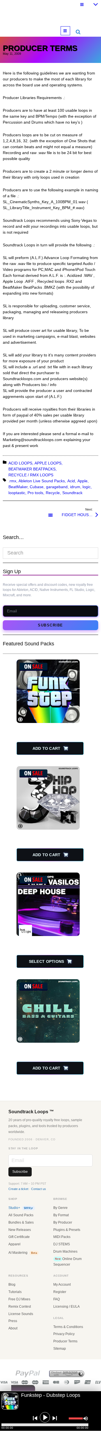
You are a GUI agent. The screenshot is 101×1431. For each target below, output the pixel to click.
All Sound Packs (20, 1215)
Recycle (53, 492)
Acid (71, 481)
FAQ (56, 1299)
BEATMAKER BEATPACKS (32, 469)
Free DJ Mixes (19, 1299)
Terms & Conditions (68, 1327)
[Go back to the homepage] (50, 15)
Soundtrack (72, 492)
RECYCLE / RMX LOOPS (30, 475)
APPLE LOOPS (48, 463)
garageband (57, 487)
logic (86, 487)
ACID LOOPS (20, 463)
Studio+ (20, 1208)
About (12, 1328)
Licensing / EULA (66, 1307)
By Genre (60, 1208)
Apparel (14, 1244)
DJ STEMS (61, 1244)
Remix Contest (19, 1307)
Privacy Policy (64, 1334)
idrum (75, 487)
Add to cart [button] (47, 748)
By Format (61, 1215)
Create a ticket (18, 1189)
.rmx (12, 481)
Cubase (36, 487)
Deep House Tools (48, 939)
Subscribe (50, 625)
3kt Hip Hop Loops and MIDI (48, 832)
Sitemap (59, 1349)
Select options (46, 961)
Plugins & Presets (66, 1230)
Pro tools (35, 492)
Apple (82, 481)
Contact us (38, 1189)
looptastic (16, 492)
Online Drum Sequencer (67, 1261)
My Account (62, 1285)
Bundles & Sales (21, 1222)
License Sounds (20, 1314)
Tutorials (15, 1292)
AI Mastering (22, 1253)
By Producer (62, 1222)
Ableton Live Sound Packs (42, 481)
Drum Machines (65, 1252)
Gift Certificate (19, 1237)
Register (59, 1292)
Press (12, 1321)
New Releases (19, 1230)
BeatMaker (17, 487)
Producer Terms (65, 1341)
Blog (11, 1285)
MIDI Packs (61, 1237)
